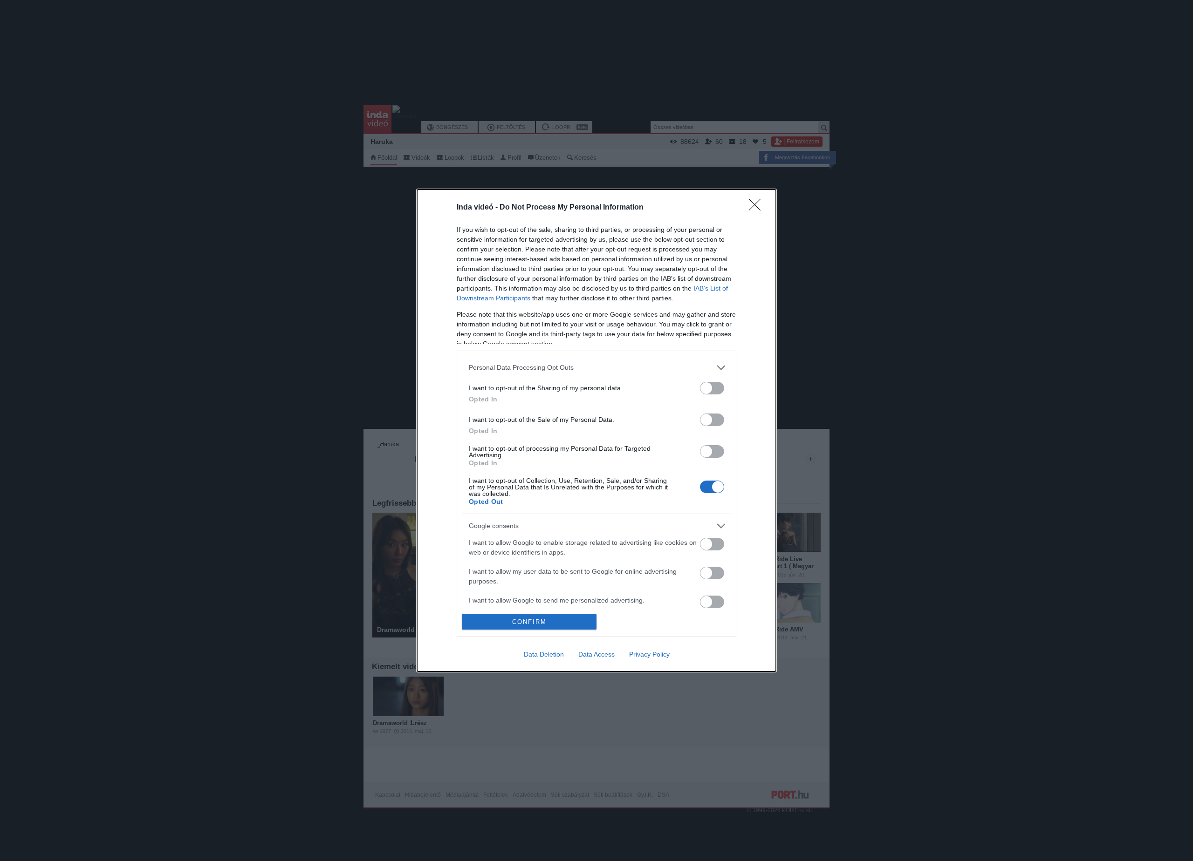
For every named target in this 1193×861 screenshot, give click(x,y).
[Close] (758, 208)
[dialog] (596, 431)
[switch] (712, 388)
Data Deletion (544, 654)
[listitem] (596, 368)
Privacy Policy (649, 654)
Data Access (596, 654)
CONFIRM (529, 621)
